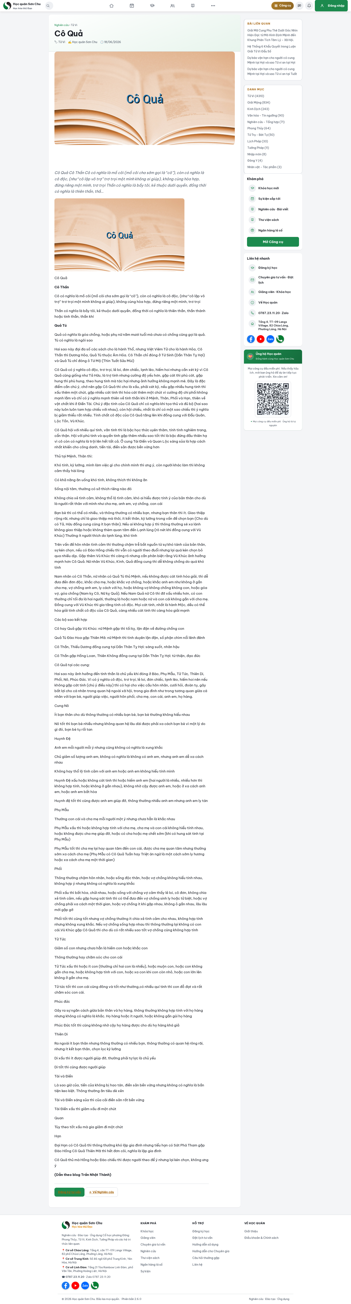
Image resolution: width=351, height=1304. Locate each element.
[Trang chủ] (111, 5)
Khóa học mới (268, 188)
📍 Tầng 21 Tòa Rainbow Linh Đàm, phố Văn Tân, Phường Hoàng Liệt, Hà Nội (97, 1269)
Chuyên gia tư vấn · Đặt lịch (276, 279)
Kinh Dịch (258, 109)
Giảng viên (148, 1238)
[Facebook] (251, 339)
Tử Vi (255, 96)
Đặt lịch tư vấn (202, 1238)
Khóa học (147, 1231)
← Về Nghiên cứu (101, 1192)
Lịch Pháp (257, 141)
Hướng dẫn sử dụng (205, 1244)
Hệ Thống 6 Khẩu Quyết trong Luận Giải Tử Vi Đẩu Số (271, 49)
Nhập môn (256, 154)
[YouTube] (260, 339)
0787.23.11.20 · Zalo (273, 313)
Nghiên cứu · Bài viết (273, 209)
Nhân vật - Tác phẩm (264, 167)
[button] (48, 6)
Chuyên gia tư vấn (153, 1244)
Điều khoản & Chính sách (261, 1238)
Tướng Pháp (258, 148)
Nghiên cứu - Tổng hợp (266, 122)
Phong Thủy (259, 128)
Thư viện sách (268, 220)
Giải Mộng (258, 102)
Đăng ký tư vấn (69, 1192)
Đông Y (254, 160)
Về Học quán (267, 302)
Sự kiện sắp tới (269, 199)
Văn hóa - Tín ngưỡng (265, 115)
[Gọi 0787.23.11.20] (280, 339)
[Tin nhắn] (299, 6)
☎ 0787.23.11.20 (73, 1276)
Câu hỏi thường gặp (205, 1258)
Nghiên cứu (61, 25)
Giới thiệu (251, 1231)
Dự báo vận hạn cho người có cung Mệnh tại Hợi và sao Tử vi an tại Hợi (271, 60)
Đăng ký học (267, 268)
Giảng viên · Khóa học (274, 292)
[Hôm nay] (132, 5)
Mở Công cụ (273, 242)
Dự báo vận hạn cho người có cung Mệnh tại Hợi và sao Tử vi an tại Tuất (272, 71)
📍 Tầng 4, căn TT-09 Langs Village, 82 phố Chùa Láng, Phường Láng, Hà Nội (97, 1252)
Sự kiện (146, 1271)
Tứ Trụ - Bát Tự (260, 135)
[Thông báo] (309, 6)
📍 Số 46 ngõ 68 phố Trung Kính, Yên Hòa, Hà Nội (97, 1260)
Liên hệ (197, 1264)
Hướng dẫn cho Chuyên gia (210, 1251)
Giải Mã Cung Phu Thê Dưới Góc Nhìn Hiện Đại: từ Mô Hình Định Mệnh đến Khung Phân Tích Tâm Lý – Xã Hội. (272, 35)
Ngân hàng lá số (270, 230)
